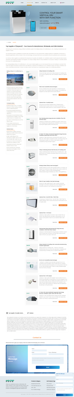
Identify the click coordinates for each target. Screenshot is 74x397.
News (36, 2)
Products (29, 2)
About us (53, 2)
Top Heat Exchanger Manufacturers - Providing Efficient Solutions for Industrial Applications (14, 112)
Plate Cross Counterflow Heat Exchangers (48, 86)
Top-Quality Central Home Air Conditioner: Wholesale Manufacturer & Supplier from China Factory (14, 125)
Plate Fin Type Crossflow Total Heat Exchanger (49, 181)
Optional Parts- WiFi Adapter (45, 276)
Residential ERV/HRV (35, 383)
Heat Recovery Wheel (51, 387)
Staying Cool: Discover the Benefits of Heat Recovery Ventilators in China (14, 141)
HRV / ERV (33, 387)
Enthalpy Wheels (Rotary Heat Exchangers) (48, 165)
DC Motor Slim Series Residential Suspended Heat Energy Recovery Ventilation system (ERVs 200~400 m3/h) (51, 293)
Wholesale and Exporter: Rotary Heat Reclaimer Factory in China (14, 145)
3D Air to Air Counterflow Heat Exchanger (48, 260)
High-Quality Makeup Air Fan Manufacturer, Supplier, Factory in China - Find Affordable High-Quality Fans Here (14, 138)
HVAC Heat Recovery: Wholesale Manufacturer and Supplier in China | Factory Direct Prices (13, 149)
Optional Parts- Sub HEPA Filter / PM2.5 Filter (48, 197)
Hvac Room (49, 383)
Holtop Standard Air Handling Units (46, 71)
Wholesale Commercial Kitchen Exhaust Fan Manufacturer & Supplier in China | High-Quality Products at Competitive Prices (15, 117)
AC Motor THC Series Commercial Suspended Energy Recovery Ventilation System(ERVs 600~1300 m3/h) (52, 134)
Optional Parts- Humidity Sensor (46, 102)
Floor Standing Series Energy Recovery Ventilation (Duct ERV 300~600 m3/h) (52, 119)
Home (22, 2)
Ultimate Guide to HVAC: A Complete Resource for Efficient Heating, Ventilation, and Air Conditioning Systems (14, 107)
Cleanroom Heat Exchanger (53, 389)
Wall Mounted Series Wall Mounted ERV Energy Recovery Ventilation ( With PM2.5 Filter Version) (51, 229)
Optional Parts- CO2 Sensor (45, 213)
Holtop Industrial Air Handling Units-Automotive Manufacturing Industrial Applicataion (53, 245)
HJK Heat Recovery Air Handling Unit (36, 385)
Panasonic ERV (50, 385)
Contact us (44, 2)
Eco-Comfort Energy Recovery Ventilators (35, 389)
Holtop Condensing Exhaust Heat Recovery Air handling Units (52, 150)
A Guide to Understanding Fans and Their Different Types (15, 120)
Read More (55, 79)
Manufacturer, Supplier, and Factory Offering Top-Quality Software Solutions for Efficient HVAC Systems (15, 133)
